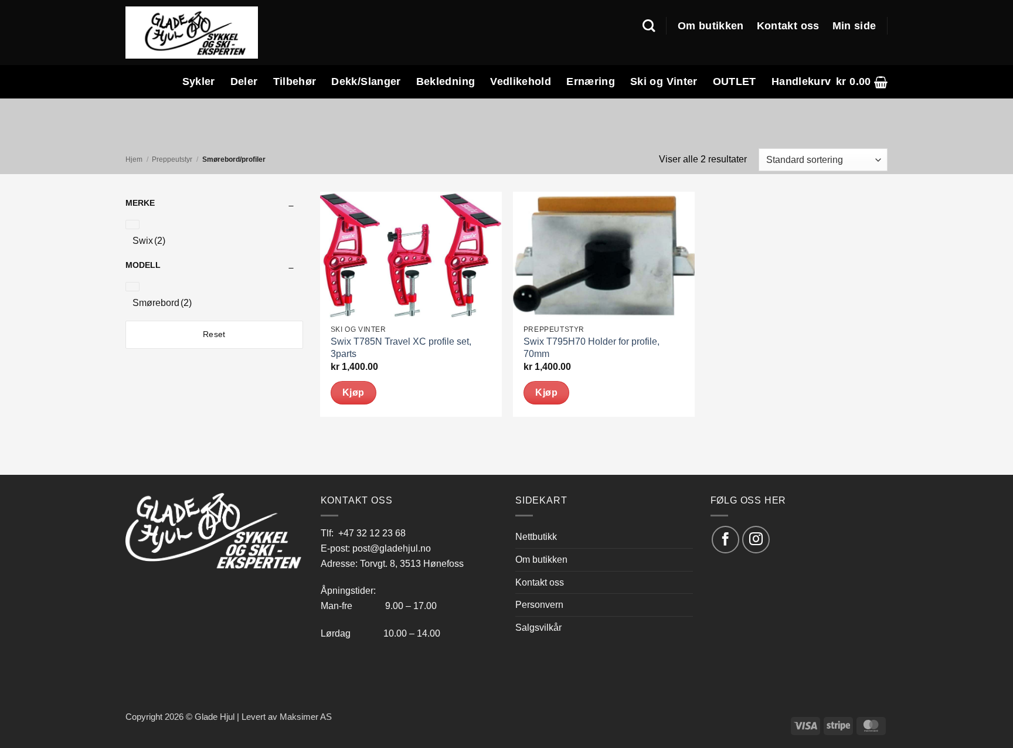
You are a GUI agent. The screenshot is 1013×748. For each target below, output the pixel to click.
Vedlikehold (520, 81)
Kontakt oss (788, 26)
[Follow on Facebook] (725, 539)
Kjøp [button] (353, 392)
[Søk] (649, 25)
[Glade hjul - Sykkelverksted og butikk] (191, 32)
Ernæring (590, 81)
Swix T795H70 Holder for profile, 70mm (592, 347)
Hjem (133, 159)
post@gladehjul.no (391, 548)
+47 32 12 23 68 (372, 533)
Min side (854, 26)
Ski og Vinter (664, 81)
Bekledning (445, 81)
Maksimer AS (306, 717)
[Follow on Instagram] (756, 539)
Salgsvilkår (538, 627)
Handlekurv (801, 81)
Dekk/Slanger (365, 81)
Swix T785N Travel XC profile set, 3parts (401, 347)
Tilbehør (295, 81)
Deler (244, 81)
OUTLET (734, 81)
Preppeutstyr (172, 159)
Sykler (198, 81)
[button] (862, 81)
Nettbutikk (536, 536)
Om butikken (711, 26)
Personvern (539, 604)
